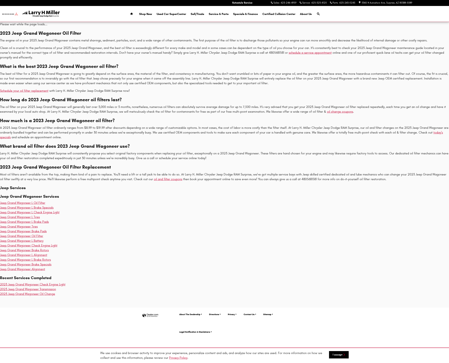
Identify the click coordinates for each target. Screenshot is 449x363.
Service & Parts (219, 14)
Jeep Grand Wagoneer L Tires (20, 217)
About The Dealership (189, 314)
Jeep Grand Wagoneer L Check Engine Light (29, 212)
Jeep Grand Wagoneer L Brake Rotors (25, 260)
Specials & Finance (245, 14)
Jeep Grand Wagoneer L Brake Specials (26, 207)
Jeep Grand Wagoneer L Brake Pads (24, 222)
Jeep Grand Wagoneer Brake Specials (25, 264)
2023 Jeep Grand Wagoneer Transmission (28, 289)
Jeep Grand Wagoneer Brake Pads (23, 231)
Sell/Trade (197, 14)
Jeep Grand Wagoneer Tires (19, 226)
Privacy (231, 314)
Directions (214, 314)
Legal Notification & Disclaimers (194, 332)
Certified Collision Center (278, 14)
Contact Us (249, 314)
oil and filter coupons (168, 179)
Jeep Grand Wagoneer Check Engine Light (28, 245)
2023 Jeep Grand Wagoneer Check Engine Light (32, 284)
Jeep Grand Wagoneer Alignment (22, 269)
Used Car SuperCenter (171, 14)
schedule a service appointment (310, 53)
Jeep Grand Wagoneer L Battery (21, 241)
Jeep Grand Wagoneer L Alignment (23, 255)
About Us (306, 14)
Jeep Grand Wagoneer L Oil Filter (22, 203)
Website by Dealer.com (150, 315)
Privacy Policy (178, 358)
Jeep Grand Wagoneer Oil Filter (21, 236)
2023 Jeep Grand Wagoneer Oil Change (27, 294)
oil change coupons (340, 112)
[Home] (10, 14)
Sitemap (267, 314)
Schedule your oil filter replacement (24, 91)
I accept (337, 354)
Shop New (145, 14)
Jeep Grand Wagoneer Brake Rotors (24, 250)
